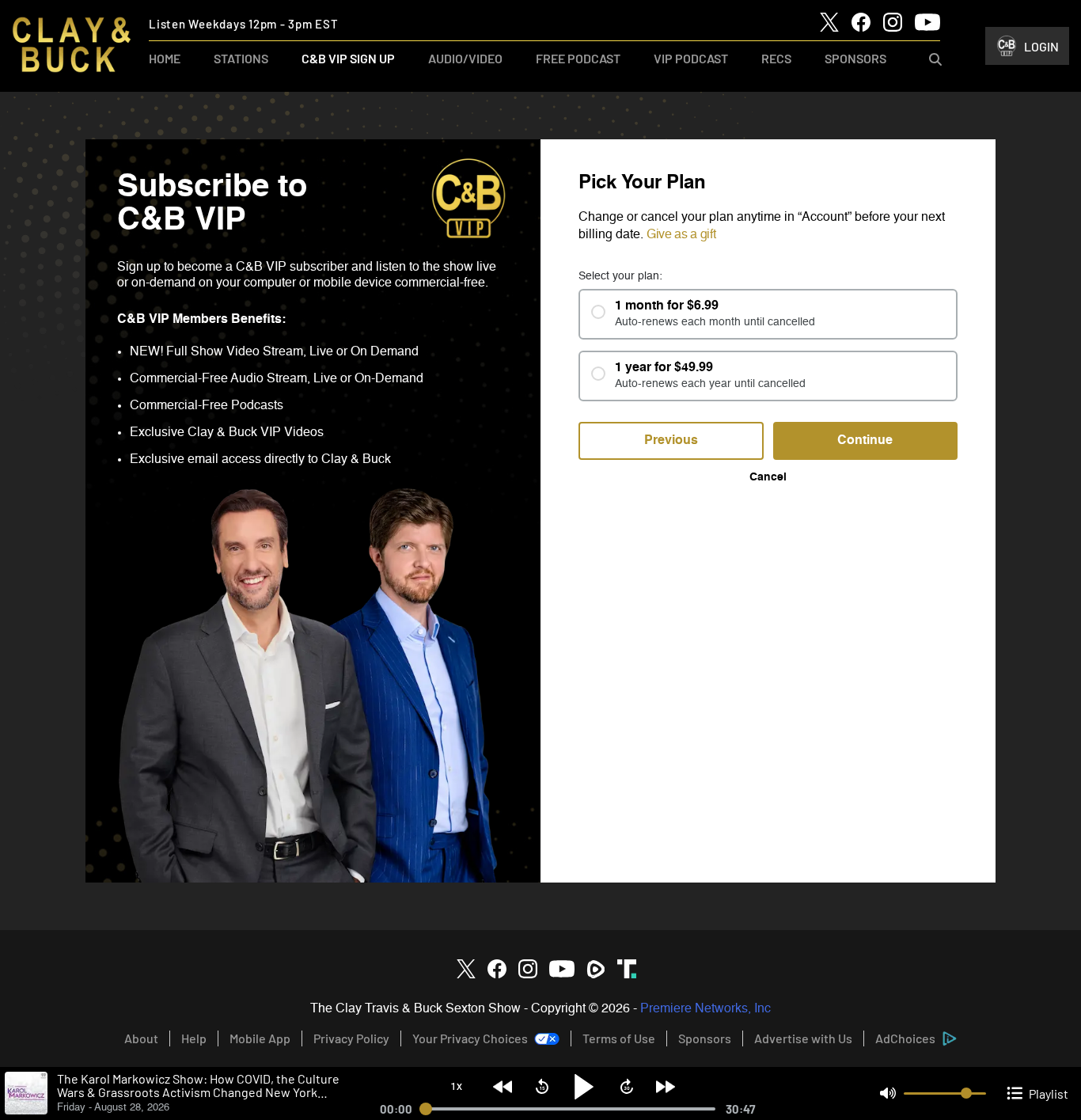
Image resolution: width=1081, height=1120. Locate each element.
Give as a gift (681, 235)
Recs (776, 58)
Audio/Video (465, 58)
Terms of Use (618, 1038)
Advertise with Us (803, 1038)
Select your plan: (620, 276)
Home (164, 58)
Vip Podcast (691, 58)
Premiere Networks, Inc (705, 1009)
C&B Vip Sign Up (348, 58)
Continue (865, 441)
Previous (671, 441)
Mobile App (259, 1038)
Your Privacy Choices (470, 1038)
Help (194, 1038)
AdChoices (905, 1038)
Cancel (768, 477)
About (141, 1038)
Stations (241, 58)
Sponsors (855, 58)
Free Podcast (578, 58)
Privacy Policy (351, 1038)
